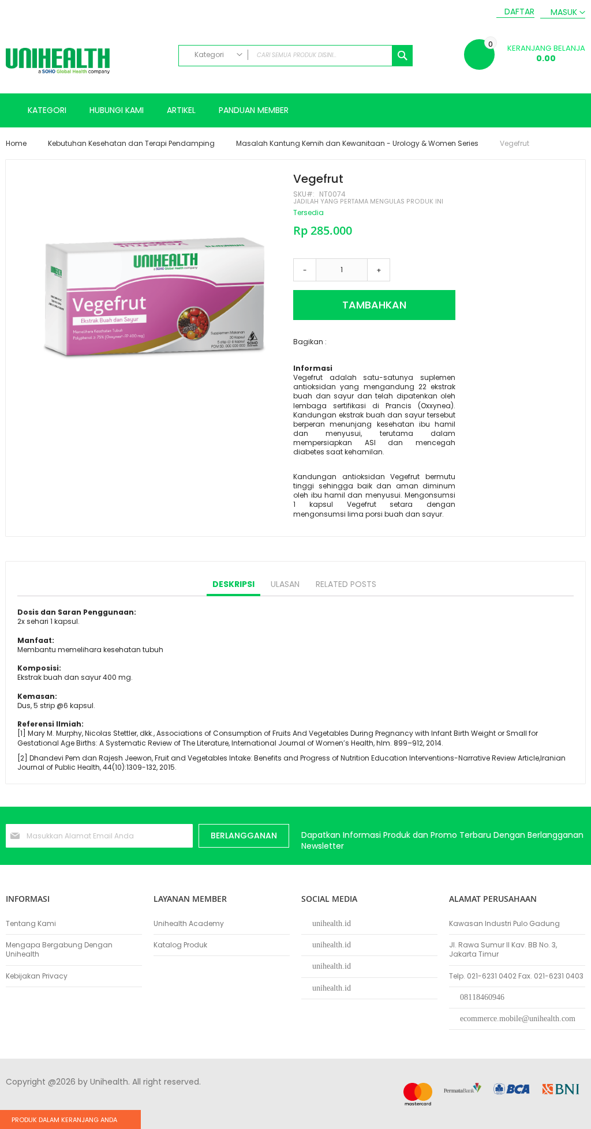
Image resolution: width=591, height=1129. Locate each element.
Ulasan (285, 584)
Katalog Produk (180, 945)
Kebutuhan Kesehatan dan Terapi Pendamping (131, 143)
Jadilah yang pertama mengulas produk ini (368, 201)
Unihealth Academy (189, 923)
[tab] (233, 584)
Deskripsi (233, 584)
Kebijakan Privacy (37, 976)
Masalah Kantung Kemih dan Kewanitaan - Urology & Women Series (357, 143)
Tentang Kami (31, 923)
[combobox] (296, 56)
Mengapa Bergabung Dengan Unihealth (59, 949)
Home (16, 143)
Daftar (519, 11)
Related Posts (346, 584)
